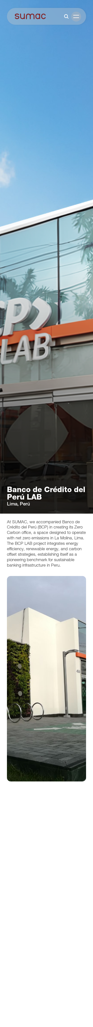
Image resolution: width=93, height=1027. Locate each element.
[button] (76, 17)
